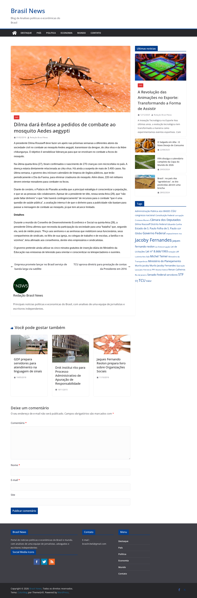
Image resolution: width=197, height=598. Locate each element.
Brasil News (28, 10)
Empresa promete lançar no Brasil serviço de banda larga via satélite (40, 267)
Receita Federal (162, 270)
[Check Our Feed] (51, 559)
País (39, 32)
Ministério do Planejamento (164, 261)
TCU (142, 280)
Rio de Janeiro (141, 275)
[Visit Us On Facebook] (36, 559)
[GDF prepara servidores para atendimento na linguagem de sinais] (29, 337)
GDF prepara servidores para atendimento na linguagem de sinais (28, 365)
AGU (161, 211)
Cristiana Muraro (142, 220)
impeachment (172, 233)
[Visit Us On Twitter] (44, 559)
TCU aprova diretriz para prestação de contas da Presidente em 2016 (100, 267)
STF (181, 274)
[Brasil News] (14, 33)
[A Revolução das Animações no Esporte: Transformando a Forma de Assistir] (160, 67)
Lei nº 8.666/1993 (157, 251)
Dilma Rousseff (142, 224)
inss (180, 233)
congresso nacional (145, 215)
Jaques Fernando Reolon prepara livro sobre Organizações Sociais (111, 365)
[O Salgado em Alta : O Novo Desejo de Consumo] (145, 146)
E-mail (15, 480)
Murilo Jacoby (142, 265)
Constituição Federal (164, 215)
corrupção (179, 215)
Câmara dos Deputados (165, 220)
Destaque (26, 32)
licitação (171, 252)
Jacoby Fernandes (153, 240)
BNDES (166, 211)
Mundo (81, 32)
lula (147, 256)
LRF (177, 252)
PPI (153, 269)
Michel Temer (159, 256)
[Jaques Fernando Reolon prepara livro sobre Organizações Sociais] (112, 337)
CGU (173, 211)
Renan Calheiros (176, 269)
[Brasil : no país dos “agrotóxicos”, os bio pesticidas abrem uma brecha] (145, 185)
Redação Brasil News (39, 137)
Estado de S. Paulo (145, 228)
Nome (15, 465)
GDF (179, 228)
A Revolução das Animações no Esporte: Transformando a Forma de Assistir (159, 100)
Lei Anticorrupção (162, 247)
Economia (66, 32)
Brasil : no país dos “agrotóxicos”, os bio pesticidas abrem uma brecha (169, 183)
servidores (172, 274)
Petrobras (147, 270)
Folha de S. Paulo (167, 228)
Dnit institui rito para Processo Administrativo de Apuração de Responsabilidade (70, 375)
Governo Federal (154, 233)
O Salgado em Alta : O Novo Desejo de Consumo (170, 144)
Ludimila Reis (140, 257)
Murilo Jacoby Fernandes (163, 265)
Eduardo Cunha (174, 224)
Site (13, 494)
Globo (138, 233)
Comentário (19, 423)
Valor (149, 280)
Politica (51, 32)
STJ (136, 280)
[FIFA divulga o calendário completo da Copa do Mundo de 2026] (145, 164)
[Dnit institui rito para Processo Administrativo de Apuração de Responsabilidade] (70, 337)
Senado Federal (156, 274)
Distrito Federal (159, 224)
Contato (96, 32)
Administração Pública (146, 211)
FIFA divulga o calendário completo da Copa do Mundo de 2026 (170, 161)
